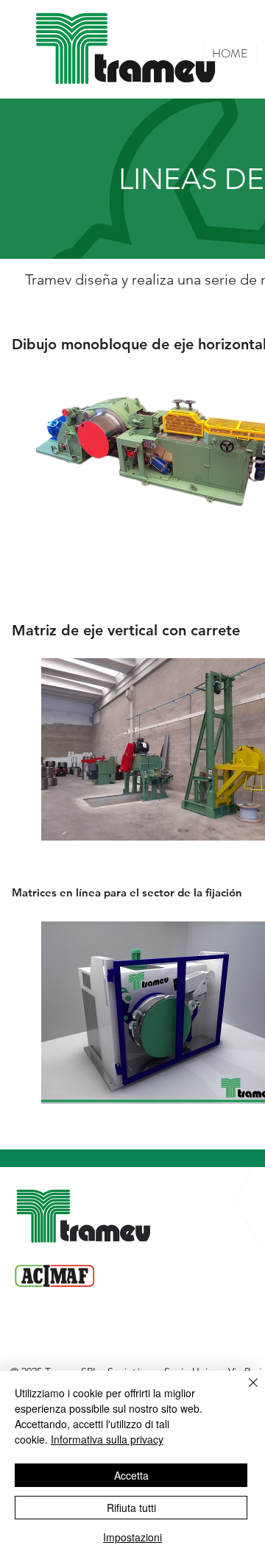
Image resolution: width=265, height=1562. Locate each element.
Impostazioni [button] (132, 1537)
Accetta (131, 1475)
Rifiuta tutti (131, 1507)
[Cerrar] (244, 1391)
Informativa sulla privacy (107, 1439)
